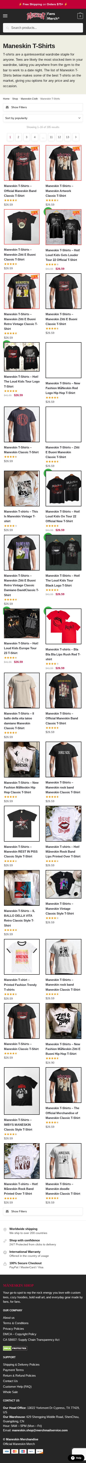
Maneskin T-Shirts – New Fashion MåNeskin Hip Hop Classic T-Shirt (21, 787)
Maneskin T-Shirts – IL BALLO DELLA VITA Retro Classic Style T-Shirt (19, 918)
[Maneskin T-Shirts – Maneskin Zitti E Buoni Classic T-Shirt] (22, 226)
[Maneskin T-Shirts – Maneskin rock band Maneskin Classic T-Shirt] (63, 759)
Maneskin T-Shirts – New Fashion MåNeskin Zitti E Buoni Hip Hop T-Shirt (63, 1049)
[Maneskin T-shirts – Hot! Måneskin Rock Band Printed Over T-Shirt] (22, 1161)
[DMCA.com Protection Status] (43, 1348)
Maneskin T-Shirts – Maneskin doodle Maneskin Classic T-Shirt (63, 1188)
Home (6, 98)
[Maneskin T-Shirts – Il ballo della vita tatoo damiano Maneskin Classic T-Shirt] (22, 690)
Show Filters (19, 107)
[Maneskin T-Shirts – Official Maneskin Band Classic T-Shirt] (22, 163)
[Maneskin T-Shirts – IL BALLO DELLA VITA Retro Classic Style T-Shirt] (22, 888)
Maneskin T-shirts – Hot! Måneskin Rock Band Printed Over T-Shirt (21, 1188)
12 (59, 137)
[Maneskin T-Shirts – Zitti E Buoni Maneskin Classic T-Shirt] (63, 424)
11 (51, 137)
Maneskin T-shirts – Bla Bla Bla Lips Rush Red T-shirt (63, 654)
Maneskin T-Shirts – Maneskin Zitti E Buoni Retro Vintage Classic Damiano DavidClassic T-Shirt (21, 585)
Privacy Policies (13, 1328)
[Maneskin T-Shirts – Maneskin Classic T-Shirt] (22, 424)
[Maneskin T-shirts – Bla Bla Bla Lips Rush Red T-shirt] (63, 626)
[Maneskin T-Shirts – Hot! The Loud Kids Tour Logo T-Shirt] (22, 357)
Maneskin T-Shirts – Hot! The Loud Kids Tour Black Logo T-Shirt (63, 580)
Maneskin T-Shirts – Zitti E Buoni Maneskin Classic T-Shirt (62, 452)
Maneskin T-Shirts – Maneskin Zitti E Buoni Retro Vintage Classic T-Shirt (21, 321)
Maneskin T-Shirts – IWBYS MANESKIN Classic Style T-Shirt (18, 1124)
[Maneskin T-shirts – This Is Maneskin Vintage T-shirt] (22, 488)
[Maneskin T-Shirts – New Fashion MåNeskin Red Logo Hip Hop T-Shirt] (63, 360)
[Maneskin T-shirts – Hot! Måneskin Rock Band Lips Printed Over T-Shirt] (63, 823)
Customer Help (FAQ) (17, 1386)
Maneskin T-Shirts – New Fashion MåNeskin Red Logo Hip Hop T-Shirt (63, 388)
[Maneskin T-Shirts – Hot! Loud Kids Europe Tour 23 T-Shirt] (22, 623)
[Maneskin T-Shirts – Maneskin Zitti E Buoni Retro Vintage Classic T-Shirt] (22, 291)
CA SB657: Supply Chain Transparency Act (31, 1339)
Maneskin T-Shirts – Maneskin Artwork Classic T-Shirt (59, 190)
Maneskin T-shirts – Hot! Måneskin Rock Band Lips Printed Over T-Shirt (63, 851)
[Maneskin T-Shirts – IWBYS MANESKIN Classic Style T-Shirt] (22, 1091)
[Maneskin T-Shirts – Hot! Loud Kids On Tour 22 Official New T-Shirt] (63, 488)
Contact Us (10, 1381)
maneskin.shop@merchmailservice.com (40, 1430)
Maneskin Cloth (29, 98)
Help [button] (78, 1458)
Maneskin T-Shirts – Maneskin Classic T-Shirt (21, 450)
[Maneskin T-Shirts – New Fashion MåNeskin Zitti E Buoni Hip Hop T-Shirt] (63, 1021)
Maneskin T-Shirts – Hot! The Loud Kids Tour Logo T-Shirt (22, 381)
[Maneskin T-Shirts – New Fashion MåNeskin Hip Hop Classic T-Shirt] (22, 759)
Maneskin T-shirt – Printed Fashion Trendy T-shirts (20, 984)
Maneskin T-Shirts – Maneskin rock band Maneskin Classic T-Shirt (63, 787)
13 (67, 137)
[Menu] (9, 16)
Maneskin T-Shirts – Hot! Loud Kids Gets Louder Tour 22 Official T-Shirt (63, 255)
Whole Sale (10, 1392)
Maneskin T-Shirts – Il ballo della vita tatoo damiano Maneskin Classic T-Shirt (19, 721)
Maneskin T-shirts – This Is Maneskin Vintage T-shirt (21, 516)
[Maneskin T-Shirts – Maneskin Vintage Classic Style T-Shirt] (63, 884)
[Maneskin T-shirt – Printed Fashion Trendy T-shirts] (22, 957)
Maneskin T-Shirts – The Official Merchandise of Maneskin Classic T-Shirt (63, 1113)
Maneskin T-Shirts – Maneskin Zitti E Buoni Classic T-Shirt (20, 254)
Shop (15, 98)
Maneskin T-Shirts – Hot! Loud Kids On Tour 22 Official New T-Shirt (63, 516)
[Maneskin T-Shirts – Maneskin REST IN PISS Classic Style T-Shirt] (22, 823)
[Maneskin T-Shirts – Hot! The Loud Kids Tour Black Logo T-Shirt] (63, 552)
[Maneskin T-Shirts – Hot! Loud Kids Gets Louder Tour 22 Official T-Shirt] (63, 227)
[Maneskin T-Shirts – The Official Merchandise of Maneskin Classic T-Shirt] (63, 1085)
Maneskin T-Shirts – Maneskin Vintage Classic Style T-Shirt (60, 908)
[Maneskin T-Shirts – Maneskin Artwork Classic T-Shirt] (63, 163)
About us (9, 1317)
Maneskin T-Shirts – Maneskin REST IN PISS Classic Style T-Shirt (21, 851)
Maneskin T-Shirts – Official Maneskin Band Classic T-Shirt (20, 190)
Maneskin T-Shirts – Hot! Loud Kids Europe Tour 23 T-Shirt (21, 648)
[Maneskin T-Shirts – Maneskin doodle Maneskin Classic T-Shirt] (63, 1161)
